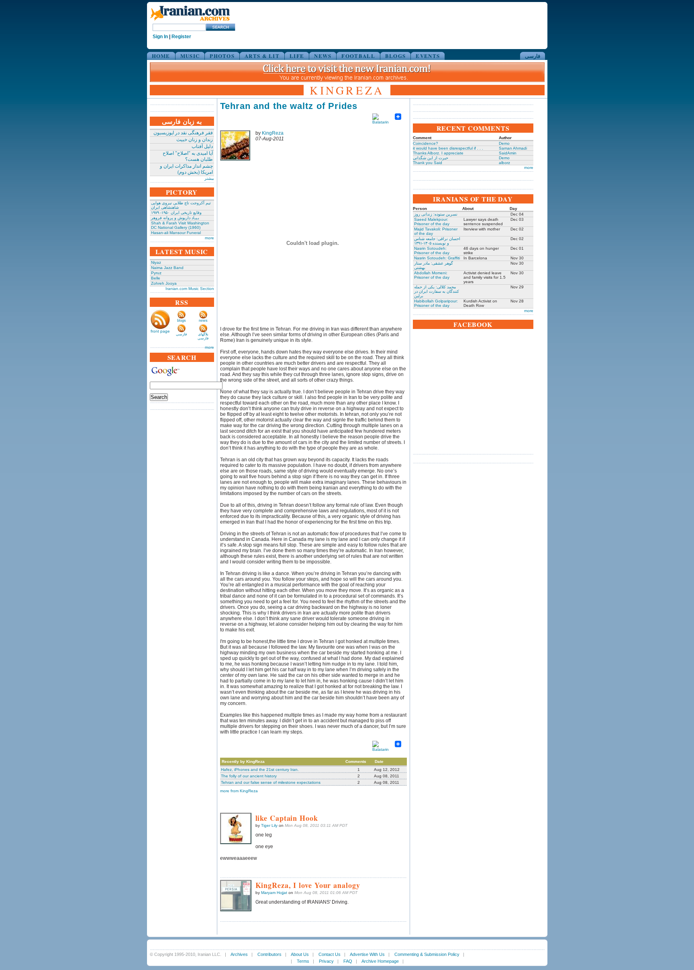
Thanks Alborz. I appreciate (438, 153)
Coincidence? (425, 143)
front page (160, 331)
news (203, 321)
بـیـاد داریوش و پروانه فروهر (175, 218)
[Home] (190, 21)
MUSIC (190, 56)
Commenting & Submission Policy (426, 954)
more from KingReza (239, 791)
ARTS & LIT (262, 56)
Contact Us (329, 954)
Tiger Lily (269, 825)
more (209, 238)
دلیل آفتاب (202, 146)
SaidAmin (507, 153)
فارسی (532, 56)
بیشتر (209, 178)
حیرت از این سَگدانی (430, 158)
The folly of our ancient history (249, 776)
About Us (300, 954)
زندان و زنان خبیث (194, 139)
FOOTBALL (358, 56)
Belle (155, 278)
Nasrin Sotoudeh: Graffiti (437, 258)
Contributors (269, 954)
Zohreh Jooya (164, 283)
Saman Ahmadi (513, 148)
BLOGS (395, 56)
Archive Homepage (380, 961)
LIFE (297, 56)
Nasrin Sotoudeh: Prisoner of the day (431, 250)
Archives (239, 954)
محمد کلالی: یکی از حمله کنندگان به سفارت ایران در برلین (436, 291)
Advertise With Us (367, 954)
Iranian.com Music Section (189, 288)
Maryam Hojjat (274, 892)
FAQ (347, 961)
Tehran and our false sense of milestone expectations (270, 782)
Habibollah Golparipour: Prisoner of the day (436, 303)
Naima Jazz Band (167, 267)
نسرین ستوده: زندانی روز (435, 214)
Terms (303, 961)
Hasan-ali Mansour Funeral (176, 232)
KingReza (273, 133)
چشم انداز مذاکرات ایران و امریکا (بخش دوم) (186, 169)
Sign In (160, 36)
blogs (181, 321)
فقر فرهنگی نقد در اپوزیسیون (183, 133)
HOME (161, 56)
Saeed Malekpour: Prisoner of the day (431, 221)
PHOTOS (222, 56)
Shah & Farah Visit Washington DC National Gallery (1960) (180, 225)
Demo (504, 143)
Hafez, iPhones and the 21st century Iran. (260, 769)
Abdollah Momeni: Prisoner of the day (431, 275)
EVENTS (428, 56)
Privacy (326, 961)
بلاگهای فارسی (203, 336)
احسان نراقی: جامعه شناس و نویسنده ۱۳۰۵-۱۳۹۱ (437, 240)
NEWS (322, 56)
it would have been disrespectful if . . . (448, 148)
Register (181, 36)
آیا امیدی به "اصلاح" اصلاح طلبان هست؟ (188, 156)
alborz (504, 162)
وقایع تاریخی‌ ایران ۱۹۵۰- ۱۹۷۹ (176, 212)
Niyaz (156, 262)
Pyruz (156, 273)
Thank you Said (427, 162)
